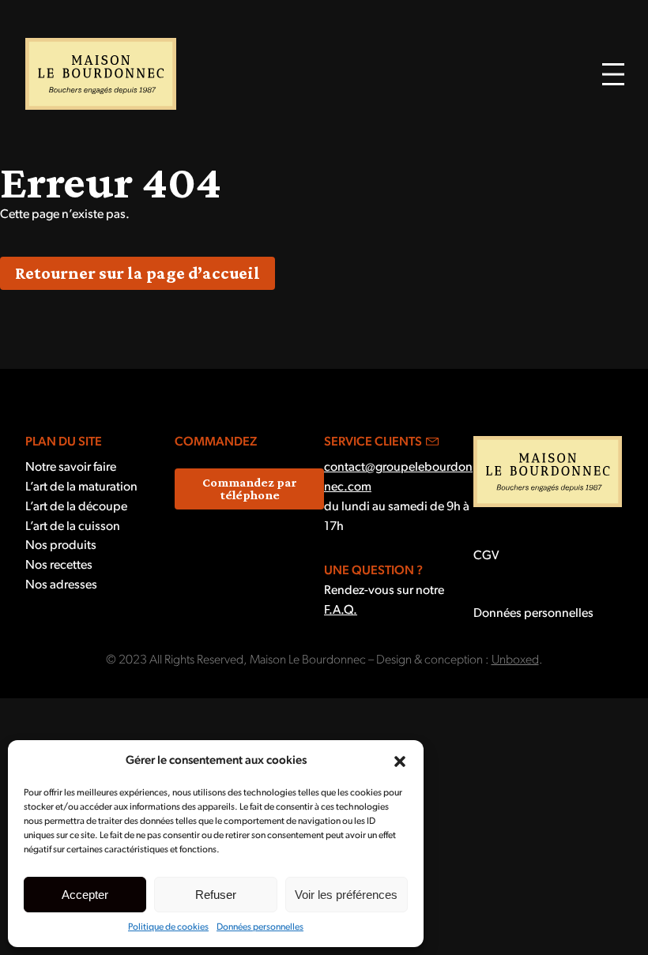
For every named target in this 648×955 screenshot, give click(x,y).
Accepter (85, 894)
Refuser (215, 894)
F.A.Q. (340, 610)
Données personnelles (260, 927)
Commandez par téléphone (249, 489)
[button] (400, 761)
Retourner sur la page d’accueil (137, 273)
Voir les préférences (346, 894)
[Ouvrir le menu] (613, 74)
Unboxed (515, 660)
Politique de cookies (168, 927)
